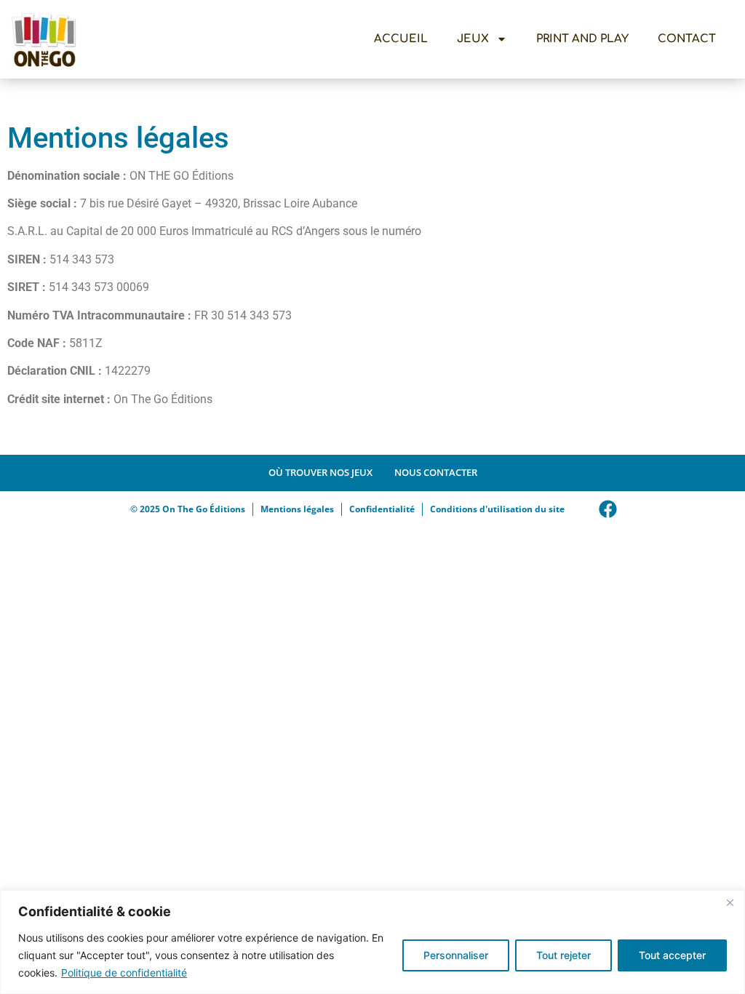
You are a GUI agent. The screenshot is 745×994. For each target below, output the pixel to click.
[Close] (729, 902)
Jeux (473, 39)
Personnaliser (455, 955)
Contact (687, 39)
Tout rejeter (563, 955)
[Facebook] (608, 509)
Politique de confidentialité (124, 972)
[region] (372, 942)
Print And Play (582, 39)
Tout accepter (672, 955)
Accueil (401, 39)
